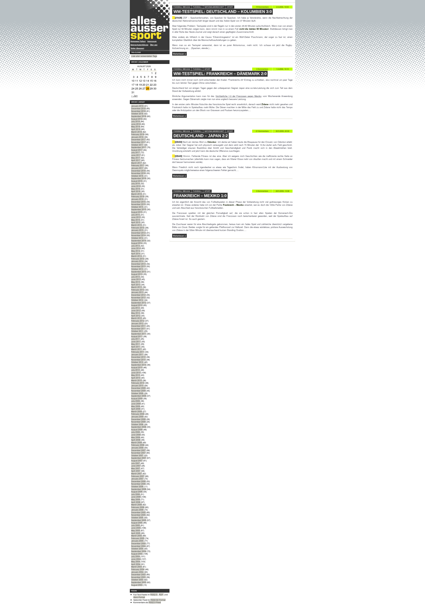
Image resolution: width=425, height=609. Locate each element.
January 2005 (137, 540)
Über (153, 45)
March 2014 (136, 256)
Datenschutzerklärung (139, 45)
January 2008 (137, 447)
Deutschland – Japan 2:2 (200, 135)
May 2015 (135, 219)
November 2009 (138, 390)
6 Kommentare (262, 191)
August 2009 (137, 398)
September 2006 (138, 489)
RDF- (161, 594)
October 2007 (137, 455)
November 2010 (138, 359)
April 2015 (135, 222)
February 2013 (137, 289)
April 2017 (135, 160)
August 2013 (137, 274)
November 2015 (138, 204)
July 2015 (135, 214)
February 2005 (137, 538)
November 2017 (138, 142)
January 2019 (137, 105)
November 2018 (138, 111)
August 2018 (137, 118)
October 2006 (137, 486)
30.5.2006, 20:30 (282, 131)
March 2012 (136, 318)
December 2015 (138, 201)
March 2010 (136, 380)
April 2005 (135, 533)
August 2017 (137, 149)
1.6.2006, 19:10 (282, 69)
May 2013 (135, 281)
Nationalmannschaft (214, 7)
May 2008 (135, 437)
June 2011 (136, 341)
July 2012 (135, 307)
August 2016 (137, 180)
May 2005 (135, 530)
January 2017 (137, 168)
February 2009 (137, 413)
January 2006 (137, 509)
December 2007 (138, 450)
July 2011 (135, 338)
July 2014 (135, 245)
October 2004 (137, 548)
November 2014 (138, 235)
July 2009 (135, 400)
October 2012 (137, 300)
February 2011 (137, 351)
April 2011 (135, 346)
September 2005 (138, 520)
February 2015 (137, 227)
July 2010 (135, 369)
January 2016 (137, 199)
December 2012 (138, 294)
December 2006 (138, 481)
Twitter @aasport (137, 48)
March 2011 (136, 349)
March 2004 (136, 566)
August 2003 (137, 584)
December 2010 (138, 356)
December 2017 (138, 139)
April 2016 (135, 191)
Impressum (152, 41)
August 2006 (137, 491)
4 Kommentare (262, 69)
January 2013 (137, 292)
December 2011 (138, 325)
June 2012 (136, 310)
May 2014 (135, 250)
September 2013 (138, 271)
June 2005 (136, 527)
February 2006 (137, 507)
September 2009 (138, 395)
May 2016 (135, 188)
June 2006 (136, 496)
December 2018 (138, 108)
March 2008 (136, 442)
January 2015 (137, 230)
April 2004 (135, 564)
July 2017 (135, 152)
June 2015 (136, 217)
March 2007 (136, 473)
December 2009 (138, 388)
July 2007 (135, 463)
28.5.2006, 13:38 (282, 191)
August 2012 (137, 305)
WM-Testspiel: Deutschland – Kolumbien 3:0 (222, 11)
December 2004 (138, 543)
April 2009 (135, 408)
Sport (230, 7)
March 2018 (136, 131)
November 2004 (138, 546)
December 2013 (138, 263)
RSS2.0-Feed (155, 602)
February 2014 (137, 258)
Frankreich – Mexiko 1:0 (200, 195)
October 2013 (137, 268)
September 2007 (138, 457)
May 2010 (135, 375)
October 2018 (137, 113)
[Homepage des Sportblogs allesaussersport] (150, 20)
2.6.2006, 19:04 (282, 6)
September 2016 (138, 178)
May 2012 (135, 312)
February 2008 (137, 444)
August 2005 (137, 522)
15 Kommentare (262, 6)
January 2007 (137, 478)
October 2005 (137, 517)
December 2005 (138, 512)
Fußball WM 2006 (181, 7)
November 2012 (138, 297)
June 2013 (136, 279)
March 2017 (136, 162)
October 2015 (137, 206)
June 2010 (136, 372)
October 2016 (137, 175)
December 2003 (138, 574)
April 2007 (135, 470)
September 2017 (138, 147)
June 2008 (136, 434)
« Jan (134, 96)
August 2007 (137, 460)
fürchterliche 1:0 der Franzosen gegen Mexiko (238, 96)
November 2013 (138, 266)
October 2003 (137, 579)
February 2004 (137, 569)
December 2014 (138, 232)
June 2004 (136, 559)
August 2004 (137, 553)
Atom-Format (139, 597)
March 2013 (136, 287)
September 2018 (138, 116)
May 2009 (135, 406)
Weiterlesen (178, 53)
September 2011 (138, 333)
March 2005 (136, 535)
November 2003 (138, 577)
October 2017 (137, 144)
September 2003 (138, 582)
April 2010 (135, 377)
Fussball (197, 7)
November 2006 (138, 483)
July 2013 (135, 276)
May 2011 (135, 344)
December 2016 (138, 170)
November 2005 (138, 514)
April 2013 (135, 284)
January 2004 (137, 571)
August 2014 (137, 243)
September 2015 (138, 209)
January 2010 (137, 385)
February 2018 (137, 134)
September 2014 (138, 240)
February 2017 (137, 165)
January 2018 (137, 136)
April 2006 (135, 502)
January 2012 (137, 323)
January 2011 (137, 354)
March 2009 (136, 411)
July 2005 (135, 525)
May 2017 (135, 157)
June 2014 (136, 248)
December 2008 (138, 419)
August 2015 (137, 212)
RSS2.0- (154, 594)
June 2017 (136, 155)
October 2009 (137, 393)
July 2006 (135, 494)
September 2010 (138, 364)
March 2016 (136, 193)
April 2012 (135, 315)
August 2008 (137, 429)
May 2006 (135, 499)
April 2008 (135, 439)
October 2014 (137, 237)
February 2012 (137, 320)
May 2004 (135, 561)
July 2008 (135, 432)
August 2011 (137, 336)
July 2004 (135, 556)
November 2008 (138, 421)
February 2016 (137, 196)
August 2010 (137, 367)
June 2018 (136, 124)
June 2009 (136, 403)
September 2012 (138, 302)
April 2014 (135, 253)
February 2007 (137, 476)
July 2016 (135, 183)
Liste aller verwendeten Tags (144, 56)
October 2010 (137, 362)
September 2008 (138, 426)
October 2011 (137, 331)
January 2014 (137, 261)
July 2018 (135, 121)
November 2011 (138, 328)
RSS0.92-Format (158, 599)
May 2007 (135, 468)
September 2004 (138, 551)
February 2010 (137, 382)
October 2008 (137, 424)
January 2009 (137, 416)
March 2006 (136, 504)
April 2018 (135, 129)
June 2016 (136, 186)
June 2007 (136, 465)
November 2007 (138, 452)
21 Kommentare (262, 131)
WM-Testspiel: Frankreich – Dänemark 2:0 (220, 73)
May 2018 (135, 126)
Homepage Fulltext (138, 41)
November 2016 (138, 173)
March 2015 (136, 224)
